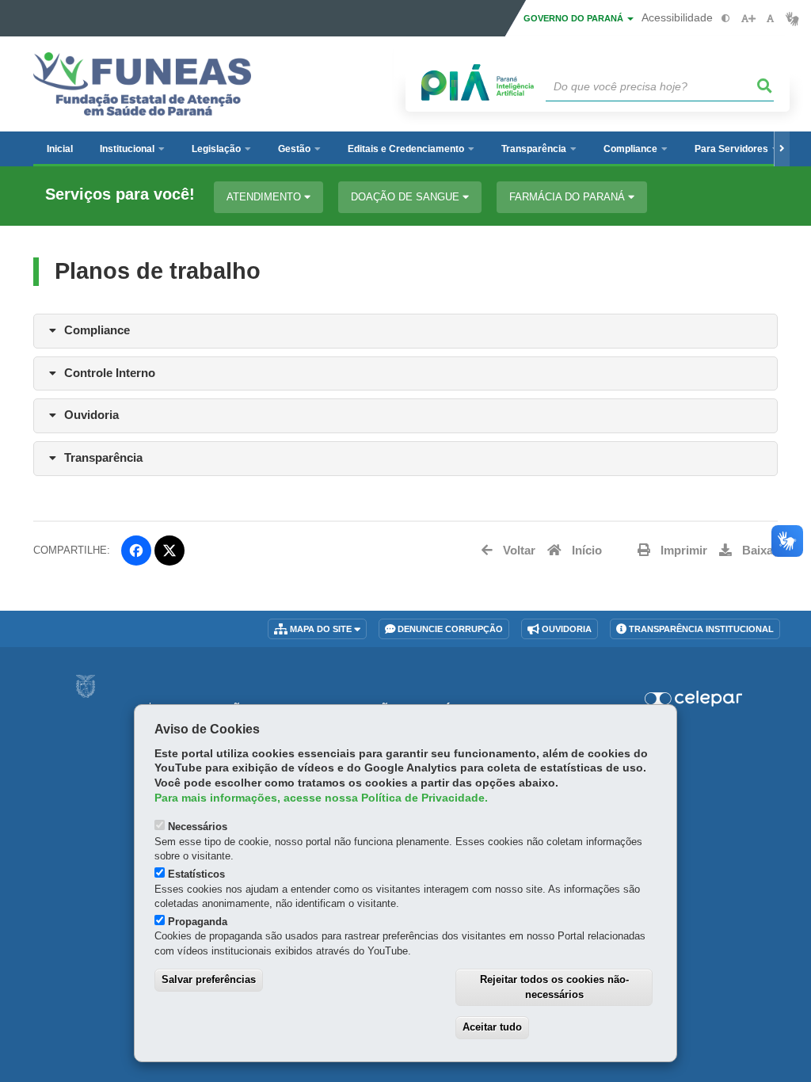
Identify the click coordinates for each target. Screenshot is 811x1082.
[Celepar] (693, 699)
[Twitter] (169, 550)
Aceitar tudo (492, 1027)
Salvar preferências (209, 979)
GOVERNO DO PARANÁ (575, 18)
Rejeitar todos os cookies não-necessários (554, 986)
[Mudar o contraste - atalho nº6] (726, 19)
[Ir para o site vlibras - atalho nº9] (792, 19)
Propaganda (197, 922)
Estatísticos (196, 874)
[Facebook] (136, 550)
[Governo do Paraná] (85, 686)
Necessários (197, 826)
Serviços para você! (120, 194)
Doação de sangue (407, 197)
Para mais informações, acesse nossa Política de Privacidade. (321, 798)
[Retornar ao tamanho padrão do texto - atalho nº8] (770, 19)
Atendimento (265, 197)
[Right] (782, 148)
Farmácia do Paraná (568, 197)
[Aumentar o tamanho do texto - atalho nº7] (748, 19)
